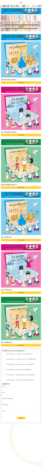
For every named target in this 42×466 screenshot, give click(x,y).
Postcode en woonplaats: (7, 398)
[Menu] (21, 2)
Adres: (3, 392)
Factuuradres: (5, 404)
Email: (3, 410)
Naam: (3, 386)
